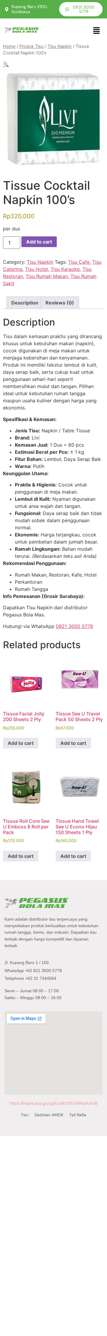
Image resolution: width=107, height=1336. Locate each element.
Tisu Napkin (60, 46)
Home (9, 46)
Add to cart (39, 242)
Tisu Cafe (78, 262)
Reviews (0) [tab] (59, 303)
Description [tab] (24, 303)
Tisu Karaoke (65, 269)
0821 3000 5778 (74, 626)
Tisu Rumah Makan (47, 276)
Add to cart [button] (21, 743)
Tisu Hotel (36, 269)
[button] (97, 30)
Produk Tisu (31, 46)
